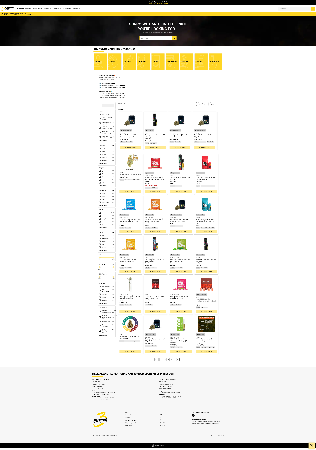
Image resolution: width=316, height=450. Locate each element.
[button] (16, 14)
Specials (27, 8)
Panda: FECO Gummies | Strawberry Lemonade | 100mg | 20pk (206, 301)
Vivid (120, 334)
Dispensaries (56, 8)
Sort (211, 102)
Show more (103, 140)
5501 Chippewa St (97, 386)
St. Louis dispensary (100, 379)
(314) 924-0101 (163, 382)
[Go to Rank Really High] (158, 445)
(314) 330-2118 (96, 382)
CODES (198, 175)
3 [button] (165, 359)
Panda (146, 294)
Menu (199, 102)
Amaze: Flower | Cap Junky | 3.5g (130, 175)
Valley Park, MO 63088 (165, 388)
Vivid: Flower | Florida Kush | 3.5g (129, 336)
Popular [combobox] (212, 104)
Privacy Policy (213, 435)
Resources (76, 8)
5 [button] (171, 359)
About (160, 414)
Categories (46, 8)
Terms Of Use (221, 435)
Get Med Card (162, 425)
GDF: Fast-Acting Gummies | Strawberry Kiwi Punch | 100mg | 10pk (155, 179)
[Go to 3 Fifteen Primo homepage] (7, 9)
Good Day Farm (149, 175)
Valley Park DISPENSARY (168, 379)
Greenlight (123, 133)
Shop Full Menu (20, 8)
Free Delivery (66, 8)
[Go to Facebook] (193, 415)
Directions (162, 422)
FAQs (160, 420)
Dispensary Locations (131, 423)
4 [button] (168, 359)
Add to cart (131, 147)
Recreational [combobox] (201, 104)
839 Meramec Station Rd (165, 386)
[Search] (313, 9)
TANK (171, 175)
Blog (160, 417)
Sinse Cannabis (123, 294)
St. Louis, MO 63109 (97, 388)
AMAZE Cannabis (124, 173)
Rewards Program (37, 8)
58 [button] (177, 359)
